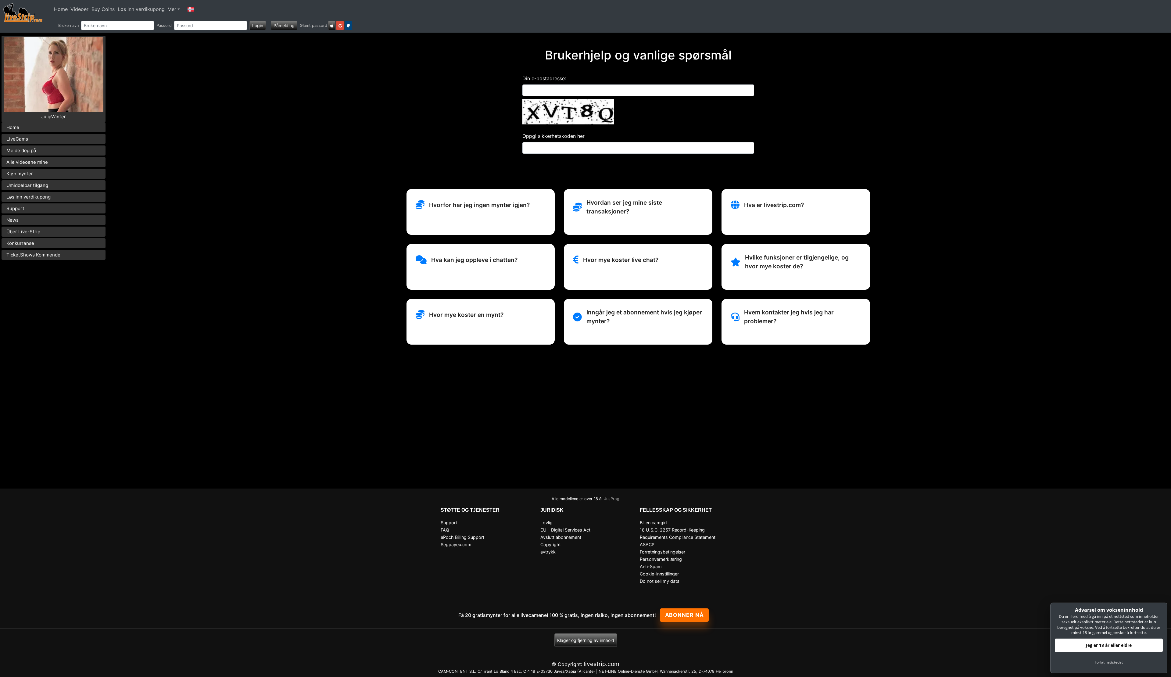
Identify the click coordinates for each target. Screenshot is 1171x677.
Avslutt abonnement (560, 537)
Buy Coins (103, 9)
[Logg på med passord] (331, 25)
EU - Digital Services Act (565, 529)
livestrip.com (601, 664)
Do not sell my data (659, 581)
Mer (171, 9)
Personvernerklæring (661, 559)
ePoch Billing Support (462, 537)
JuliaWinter (53, 117)
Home (61, 9)
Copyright (550, 544)
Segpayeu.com (456, 544)
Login (257, 25)
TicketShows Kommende (33, 255)
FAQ (445, 529)
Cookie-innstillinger (659, 573)
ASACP (647, 544)
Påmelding (284, 25)
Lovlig (546, 522)
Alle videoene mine (27, 162)
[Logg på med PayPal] (348, 25)
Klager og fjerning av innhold (585, 640)
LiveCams (17, 139)
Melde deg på (21, 150)
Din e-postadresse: (544, 78)
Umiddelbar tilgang (27, 185)
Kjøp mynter (19, 174)
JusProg (611, 498)
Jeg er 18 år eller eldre (1109, 645)
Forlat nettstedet (1109, 662)
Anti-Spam (651, 566)
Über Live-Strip (23, 232)
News (12, 220)
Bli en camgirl (653, 522)
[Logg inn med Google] (340, 25)
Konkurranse (20, 243)
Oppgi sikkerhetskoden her (553, 136)
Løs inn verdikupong (141, 9)
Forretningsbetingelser (662, 551)
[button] (190, 9)
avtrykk (548, 551)
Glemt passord (313, 25)
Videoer (79, 9)
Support (15, 208)
